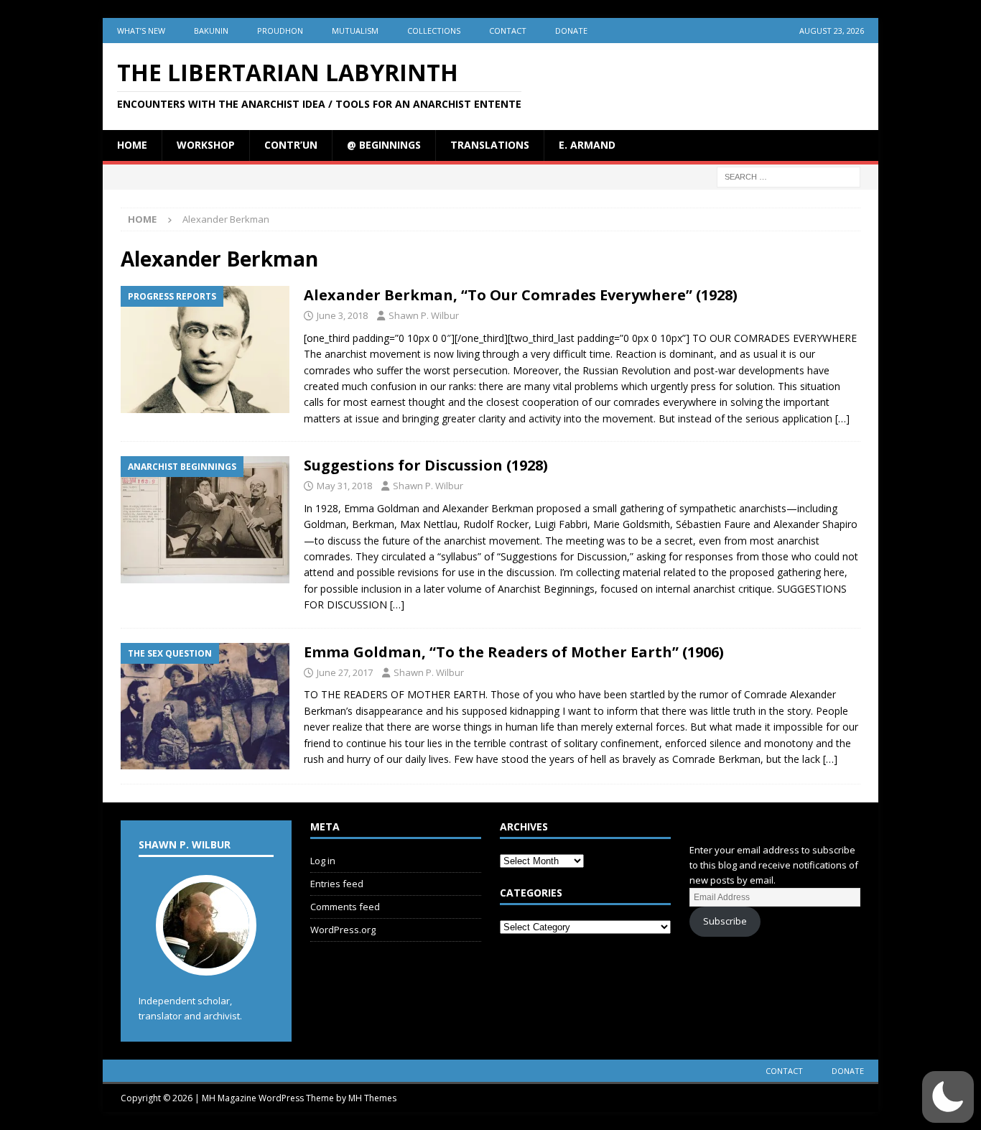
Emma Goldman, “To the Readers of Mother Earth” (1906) (514, 652)
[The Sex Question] (205, 706)
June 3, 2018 (342, 315)
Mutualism (355, 30)
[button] (948, 1097)
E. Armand (587, 145)
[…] (842, 418)
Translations (489, 145)
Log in (322, 860)
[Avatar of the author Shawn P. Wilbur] (206, 961)
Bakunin (211, 30)
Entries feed (336, 883)
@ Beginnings (384, 145)
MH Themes (372, 1098)
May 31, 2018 (344, 485)
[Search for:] (788, 175)
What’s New (141, 30)
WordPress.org (343, 929)
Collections (433, 30)
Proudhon (280, 30)
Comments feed (345, 906)
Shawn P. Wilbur (424, 315)
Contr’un (290, 145)
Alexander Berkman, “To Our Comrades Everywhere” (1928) (521, 295)
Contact (507, 30)
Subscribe (725, 920)
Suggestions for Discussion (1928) (426, 465)
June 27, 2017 (345, 672)
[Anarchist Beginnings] (205, 519)
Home (132, 145)
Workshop (206, 145)
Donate (571, 30)
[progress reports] (205, 349)
